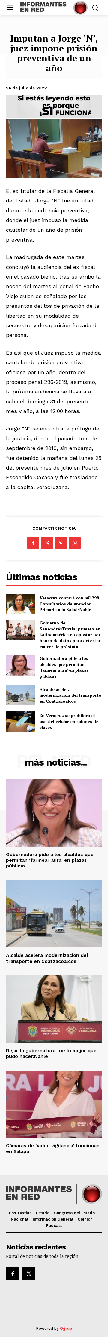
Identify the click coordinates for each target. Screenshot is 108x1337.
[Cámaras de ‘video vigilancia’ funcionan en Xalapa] (54, 1104)
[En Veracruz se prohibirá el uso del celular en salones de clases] (20, 721)
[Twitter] (47, 543)
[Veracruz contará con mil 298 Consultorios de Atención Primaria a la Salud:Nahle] (20, 604)
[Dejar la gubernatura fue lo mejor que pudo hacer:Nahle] (54, 1009)
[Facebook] (33, 543)
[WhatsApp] (75, 543)
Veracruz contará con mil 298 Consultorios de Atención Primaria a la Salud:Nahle (69, 603)
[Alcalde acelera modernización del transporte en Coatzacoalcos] (20, 695)
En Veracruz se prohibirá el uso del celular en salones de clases (69, 721)
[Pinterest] (61, 543)
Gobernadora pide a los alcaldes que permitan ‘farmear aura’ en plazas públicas (64, 667)
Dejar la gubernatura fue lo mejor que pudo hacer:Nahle (51, 1053)
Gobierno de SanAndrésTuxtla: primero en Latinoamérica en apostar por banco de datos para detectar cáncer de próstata (70, 634)
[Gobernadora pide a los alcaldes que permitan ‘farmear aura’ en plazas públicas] (20, 665)
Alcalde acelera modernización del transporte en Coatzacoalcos (70, 695)
